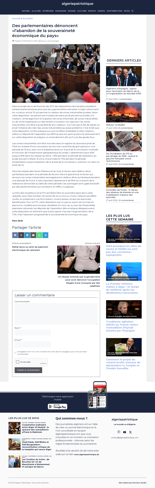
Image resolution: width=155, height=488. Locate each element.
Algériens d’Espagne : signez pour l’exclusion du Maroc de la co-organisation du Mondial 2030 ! (123, 92)
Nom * (18, 328)
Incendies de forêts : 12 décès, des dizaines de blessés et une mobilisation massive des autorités (122, 194)
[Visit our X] (130, 432)
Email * (18, 340)
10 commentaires (126, 200)
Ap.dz (127, 11)
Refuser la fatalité (115, 125)
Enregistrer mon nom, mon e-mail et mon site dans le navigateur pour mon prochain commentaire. (52, 353)
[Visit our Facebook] (119, 432)
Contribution (114, 11)
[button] (132, 11)
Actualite (28, 18)
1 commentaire (125, 99)
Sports (92, 11)
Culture (81, 11)
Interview (48, 11)
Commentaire (22, 301)
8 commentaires (126, 128)
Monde (72, 11)
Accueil (26, 11)
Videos (101, 11)
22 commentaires (126, 164)
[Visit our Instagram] (125, 432)
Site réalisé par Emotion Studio (133, 483)
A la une (36, 11)
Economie (60, 11)
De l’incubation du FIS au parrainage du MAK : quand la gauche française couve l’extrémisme (122, 157)
